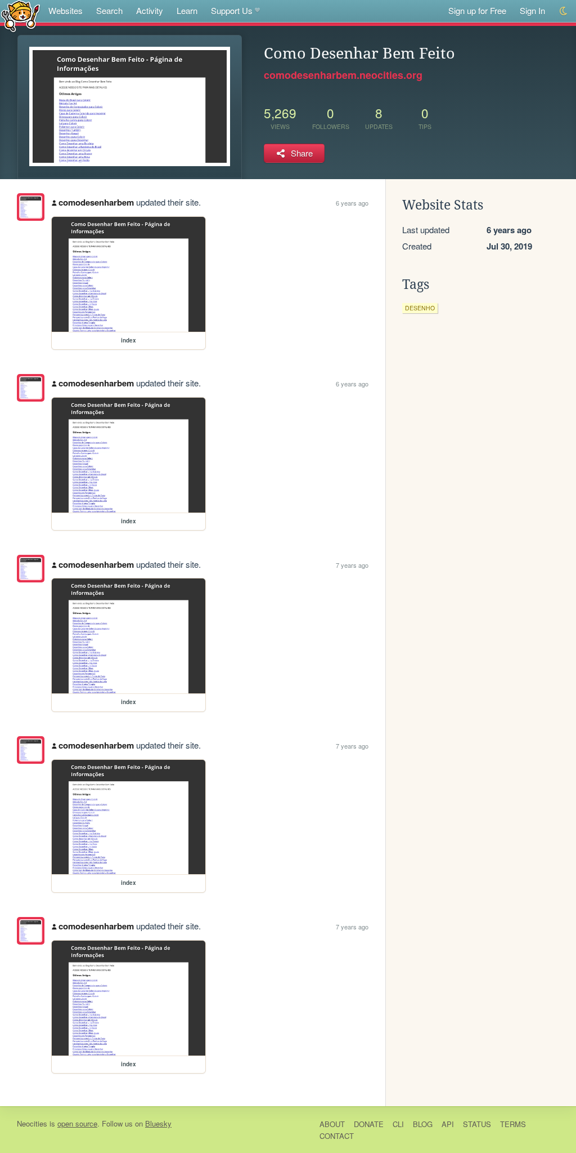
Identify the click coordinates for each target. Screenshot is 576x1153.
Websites (65, 10)
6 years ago (352, 202)
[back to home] (20, 15)
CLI (398, 1124)
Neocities (32, 1123)
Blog (423, 1124)
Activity (149, 10)
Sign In (532, 10)
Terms (513, 1124)
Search (109, 10)
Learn (187, 10)
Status (477, 1124)
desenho (420, 308)
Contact (337, 1135)
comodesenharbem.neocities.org (343, 75)
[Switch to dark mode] (564, 11)
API (448, 1124)
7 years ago (352, 564)
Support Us (232, 10)
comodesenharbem (96, 202)
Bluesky (158, 1123)
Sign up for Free (477, 10)
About (332, 1124)
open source (77, 1123)
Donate (369, 1124)
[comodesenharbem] (30, 207)
